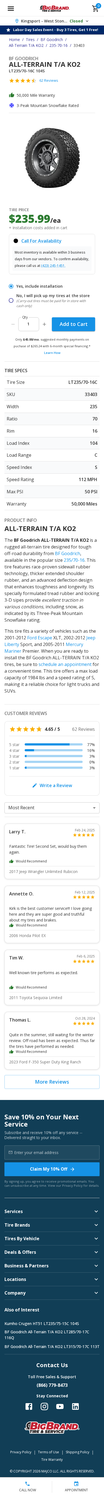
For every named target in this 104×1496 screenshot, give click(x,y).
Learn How (52, 353)
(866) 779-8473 (52, 1385)
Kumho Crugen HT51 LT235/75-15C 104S (41, 1323)
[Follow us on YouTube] (59, 1406)
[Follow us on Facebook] (28, 1406)
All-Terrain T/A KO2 (26, 45)
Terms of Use (48, 1452)
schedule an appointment (65, 664)
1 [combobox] (28, 323)
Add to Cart (74, 324)
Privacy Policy (72, 1185)
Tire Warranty (52, 1459)
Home (14, 39)
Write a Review (56, 785)
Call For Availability (41, 241)
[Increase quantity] (44, 324)
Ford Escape (39, 638)
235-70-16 (58, 45)
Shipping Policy (77, 1452)
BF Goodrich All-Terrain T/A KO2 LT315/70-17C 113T (52, 1346)
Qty (25, 317)
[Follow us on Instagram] (44, 1406)
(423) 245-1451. (53, 265)
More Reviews (52, 1081)
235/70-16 (74, 560)
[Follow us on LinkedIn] (75, 1406)
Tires (30, 39)
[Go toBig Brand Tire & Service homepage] (54, 8)
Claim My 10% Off (48, 1169)
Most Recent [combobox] (21, 808)
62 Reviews (48, 80)
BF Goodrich (51, 39)
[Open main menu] (10, 8)
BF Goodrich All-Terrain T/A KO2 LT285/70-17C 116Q (46, 1334)
